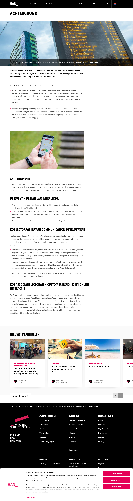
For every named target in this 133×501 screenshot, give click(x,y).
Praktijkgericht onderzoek (49, 464)
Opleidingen (35, 4)
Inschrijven (102, 441)
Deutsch (101, 468)
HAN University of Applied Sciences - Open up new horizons (29, 62)
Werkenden (44, 433)
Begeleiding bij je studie (49, 441)
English (101, 464)
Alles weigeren (117, 486)
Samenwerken (67, 4)
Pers (70, 446)
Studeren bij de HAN (47, 416)
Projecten (54, 62)
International (104, 459)
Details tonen (30, 497)
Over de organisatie (77, 420)
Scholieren (43, 425)
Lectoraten (43, 468)
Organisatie (73, 429)
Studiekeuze (51, 4)
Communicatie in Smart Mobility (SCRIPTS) (73, 62)
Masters (42, 437)
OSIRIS (101, 437)
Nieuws (72, 433)
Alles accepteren (116, 473)
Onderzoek (82, 4)
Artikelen (72, 441)
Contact (101, 420)
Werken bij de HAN (76, 425)
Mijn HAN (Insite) (105, 429)
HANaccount (103, 433)
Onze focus (73, 450)
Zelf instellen (115, 480)
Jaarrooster (44, 446)
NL (118, 4)
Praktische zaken (105, 416)
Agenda (72, 437)
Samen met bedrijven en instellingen (78, 465)
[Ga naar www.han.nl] (14, 4)
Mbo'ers (42, 429)
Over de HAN (74, 416)
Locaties (101, 425)
